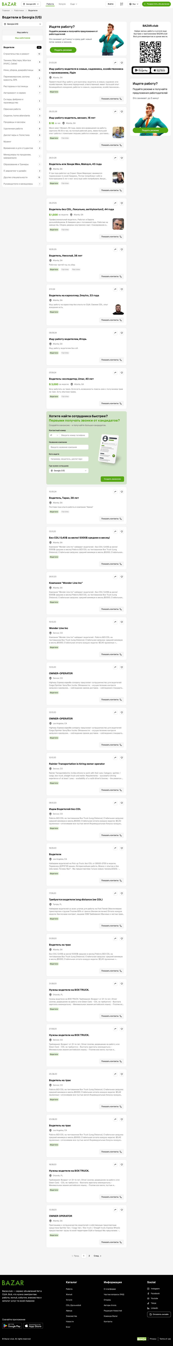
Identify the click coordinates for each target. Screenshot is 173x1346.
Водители (9, 47)
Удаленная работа (13, 128)
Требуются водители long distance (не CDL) (76, 899)
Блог (68, 1327)
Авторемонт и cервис (15, 92)
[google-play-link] (12, 1326)
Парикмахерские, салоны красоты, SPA (17, 78)
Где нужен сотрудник (59, 466)
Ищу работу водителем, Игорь (67, 339)
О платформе (110, 1289)
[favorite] (122, 63)
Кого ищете (54, 454)
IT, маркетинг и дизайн (15, 170)
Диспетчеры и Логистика (16, 135)
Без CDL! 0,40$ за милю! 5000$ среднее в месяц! (79, 537)
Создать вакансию (112, 479)
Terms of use (165, 1339)
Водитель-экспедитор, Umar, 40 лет (71, 378)
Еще (72, 4)
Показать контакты (110, 98)
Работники (19, 10)
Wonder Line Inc (58, 628)
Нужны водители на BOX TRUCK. (69, 989)
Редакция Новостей (113, 1310)
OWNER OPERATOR (60, 1215)
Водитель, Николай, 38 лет (65, 255)
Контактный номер (57, 430)
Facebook (155, 1293)
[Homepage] (9, 4)
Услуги (62, 4)
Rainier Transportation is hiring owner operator (77, 763)
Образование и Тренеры (16, 164)
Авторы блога (110, 1305)
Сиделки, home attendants (17, 115)
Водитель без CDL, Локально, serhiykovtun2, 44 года (81, 209)
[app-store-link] (33, 1326)
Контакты (108, 1321)
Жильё (69, 1294)
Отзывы (107, 1300)
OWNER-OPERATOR (61, 673)
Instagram (155, 1288)
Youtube (154, 1298)
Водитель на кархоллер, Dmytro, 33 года (74, 295)
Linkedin (154, 1308)
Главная (6, 10)
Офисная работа (12, 109)
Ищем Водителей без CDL (65, 809)
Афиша (69, 1310)
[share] (115, 63)
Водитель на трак (60, 944)
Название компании (58, 442)
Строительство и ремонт (16, 53)
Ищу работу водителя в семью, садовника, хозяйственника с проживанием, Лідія (86, 70)
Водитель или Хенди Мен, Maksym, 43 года (75, 164)
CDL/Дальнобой (73, 1305)
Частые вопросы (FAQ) (114, 1294)
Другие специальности (15, 177)
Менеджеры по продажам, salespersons (17, 156)
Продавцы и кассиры (14, 122)
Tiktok (153, 1303)
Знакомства (71, 1316)
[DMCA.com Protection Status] (141, 1339)
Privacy (153, 1339)
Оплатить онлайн (161, 1314)
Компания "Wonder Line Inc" (66, 582)
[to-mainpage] (13, 1282)
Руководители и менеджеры (18, 183)
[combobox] (54, 435)
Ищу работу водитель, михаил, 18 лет (72, 117)
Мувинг (7, 141)
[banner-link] (86, 39)
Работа (50, 4)
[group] (22, 35)
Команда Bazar (111, 1316)
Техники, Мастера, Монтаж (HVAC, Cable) (17, 62)
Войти (110, 4)
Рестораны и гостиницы (16, 86)
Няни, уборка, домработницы (18, 70)
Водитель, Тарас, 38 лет (64, 497)
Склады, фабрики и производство (13, 101)
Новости (70, 1321)
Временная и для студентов (18, 148)
